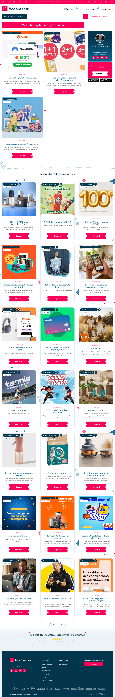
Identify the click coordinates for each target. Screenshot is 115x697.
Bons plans (70, 9)
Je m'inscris (100, 73)
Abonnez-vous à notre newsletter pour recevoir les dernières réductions (57, 2)
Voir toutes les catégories (14, 16)
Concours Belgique (47, 680)
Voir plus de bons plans (57, 624)
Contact (103, 9)
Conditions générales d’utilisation (20, 694)
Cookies (35, 694)
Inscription (93, 664)
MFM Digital (101, 694)
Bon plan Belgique (47, 664)
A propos (93, 9)
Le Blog (82, 9)
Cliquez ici (22, 92)
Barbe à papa (63, 664)
